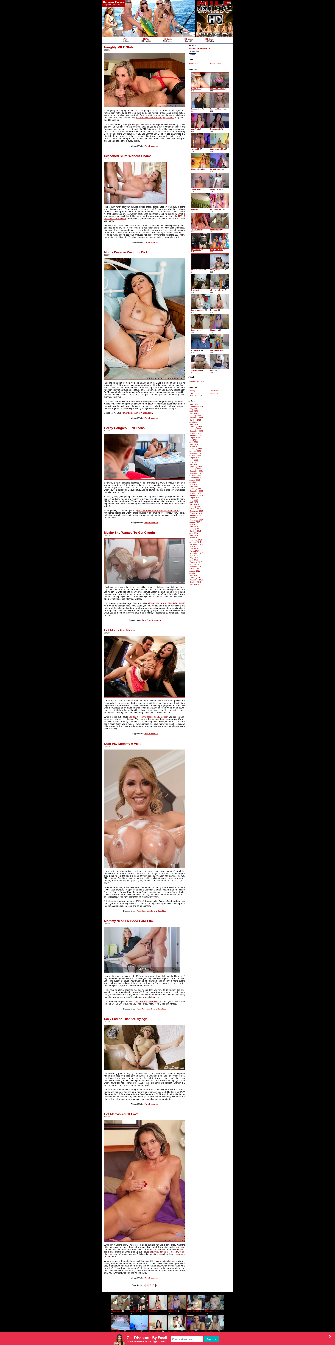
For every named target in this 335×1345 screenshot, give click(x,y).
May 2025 (193, 409)
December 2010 (196, 580)
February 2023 (195, 449)
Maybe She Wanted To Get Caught (129, 532)
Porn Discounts (151, 146)
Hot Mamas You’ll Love (121, 1114)
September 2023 (196, 435)
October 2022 (195, 455)
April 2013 (193, 549)
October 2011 (195, 569)
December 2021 (196, 471)
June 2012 (193, 555)
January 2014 (195, 542)
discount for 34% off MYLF (148, 1001)
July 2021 (193, 482)
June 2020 (193, 500)
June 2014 (193, 533)
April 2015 (193, 526)
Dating (192, 391)
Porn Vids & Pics (158, 911)
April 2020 (193, 502)
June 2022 (193, 460)
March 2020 (194, 504)
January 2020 (195, 506)
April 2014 (193, 535)
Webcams (214, 393)
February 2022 (195, 466)
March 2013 (194, 551)
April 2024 (193, 424)
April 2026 (193, 404)
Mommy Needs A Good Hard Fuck (129, 921)
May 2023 (193, 444)
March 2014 (194, 538)
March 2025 (194, 413)
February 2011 (195, 578)
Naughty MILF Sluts (119, 47)
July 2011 (193, 573)
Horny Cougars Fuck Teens (124, 428)
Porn (144, 620)
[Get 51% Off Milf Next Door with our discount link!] (167, 36)
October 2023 (195, 433)
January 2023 (195, 451)
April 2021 (193, 486)
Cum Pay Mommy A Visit (122, 743)
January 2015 (195, 529)
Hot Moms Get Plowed (120, 630)
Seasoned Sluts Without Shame (127, 156)
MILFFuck (193, 64)
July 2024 (193, 422)
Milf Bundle (168, 39)
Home (192, 48)
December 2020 (196, 491)
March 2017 (194, 518)
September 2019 (196, 511)
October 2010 (195, 582)
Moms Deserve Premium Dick (126, 252)
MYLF (125, 39)
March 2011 (194, 575)
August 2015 (194, 522)
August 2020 (194, 498)
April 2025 (193, 411)
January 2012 (195, 564)
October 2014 (195, 531)
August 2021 (194, 480)
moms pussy (215, 64)
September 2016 (196, 520)
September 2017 (196, 515)
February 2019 (195, 513)
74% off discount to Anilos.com (136, 413)
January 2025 (195, 415)
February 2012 (195, 562)
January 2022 (195, 469)
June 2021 (193, 484)
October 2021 (195, 475)
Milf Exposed (209, 39)
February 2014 (195, 540)
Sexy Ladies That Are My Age (125, 1019)
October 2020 (195, 493)
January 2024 (195, 429)
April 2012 (193, 560)
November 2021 (196, 473)
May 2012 (193, 558)
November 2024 (196, 418)
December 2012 (196, 553)
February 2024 (195, 427)
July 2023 (193, 440)
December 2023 (196, 431)
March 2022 (194, 464)
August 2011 (194, 571)
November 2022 (196, 453)
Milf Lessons (189, 39)
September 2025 (196, 407)
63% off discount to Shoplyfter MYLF (166, 603)
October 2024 (195, 420)
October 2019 (195, 509)
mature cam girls (196, 381)
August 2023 (194, 438)
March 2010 (194, 584)
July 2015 (193, 524)
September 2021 (196, 478)
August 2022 (194, 458)
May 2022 (193, 462)
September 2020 (196, 495)
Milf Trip (146, 39)
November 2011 (196, 566)
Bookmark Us (203, 48)
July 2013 (193, 546)
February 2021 (195, 489)
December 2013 (196, 544)
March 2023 (194, 447)
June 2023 (193, 442)
